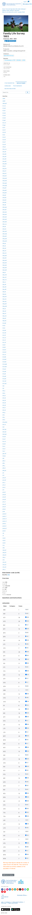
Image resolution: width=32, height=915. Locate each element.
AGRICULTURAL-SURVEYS (8, 10)
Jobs (2, 902)
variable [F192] (21, 12)
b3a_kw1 (5, 175)
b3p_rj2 (4, 311)
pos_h (4, 487)
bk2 (3, 427)
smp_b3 (4, 552)
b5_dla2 (4, 359)
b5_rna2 (4, 383)
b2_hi (4, 127)
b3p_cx (4, 282)
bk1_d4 (4, 402)
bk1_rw (4, 424)
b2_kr (4, 134)
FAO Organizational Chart (4, 897)
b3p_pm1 (5, 303)
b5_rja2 (4, 376)
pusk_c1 (4, 516)
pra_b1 (4, 492)
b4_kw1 (4, 349)
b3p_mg (4, 301)
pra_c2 (4, 504)
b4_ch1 (4, 335)
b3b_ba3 (5, 214)
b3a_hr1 (4, 171)
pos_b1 (4, 477)
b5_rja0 (4, 371)
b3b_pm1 (5, 236)
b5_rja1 (4, 373)
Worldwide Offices (21, 895)
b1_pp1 (4, 120)
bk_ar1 (4, 439)
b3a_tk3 (4, 200)
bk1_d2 (4, 398)
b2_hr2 (4, 132)
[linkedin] (10, 889)
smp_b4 (4, 555)
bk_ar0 (4, 436)
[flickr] (5, 889)
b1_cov (4, 105)
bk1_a (4, 390)
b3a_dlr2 (5, 163)
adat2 (4, 101)
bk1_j (4, 417)
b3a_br (4, 146)
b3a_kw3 (5, 180)
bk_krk (4, 443)
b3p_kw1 (5, 296)
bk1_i (4, 414)
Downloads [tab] (8, 85)
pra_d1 (4, 506)
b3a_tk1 (4, 195)
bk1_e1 (4, 407)
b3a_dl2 (4, 154)
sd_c (4, 545)
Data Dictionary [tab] (21, 83)
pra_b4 (4, 499)
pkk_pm (4, 470)
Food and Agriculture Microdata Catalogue (15, 9)
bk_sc (4, 446)
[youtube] (5, 891)
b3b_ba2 (5, 212)
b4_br (4, 328)
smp (4, 547)
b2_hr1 (4, 130)
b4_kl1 (4, 344)
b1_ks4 (4, 117)
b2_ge (4, 125)
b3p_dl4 (4, 289)
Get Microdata (11, 41)
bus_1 (4, 451)
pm (3, 472)
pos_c (4, 482)
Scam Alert (3, 903)
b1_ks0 (4, 108)
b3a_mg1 (5, 183)
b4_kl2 (4, 347)
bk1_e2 (4, 410)
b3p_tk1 (4, 318)
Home (3, 9)
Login (24, 1)
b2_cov (4, 122)
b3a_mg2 (5, 185)
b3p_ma (4, 299)
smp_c (4, 557)
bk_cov (4, 441)
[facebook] (2, 889)
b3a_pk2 (5, 190)
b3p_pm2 (5, 306)
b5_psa (4, 369)
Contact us (8, 902)
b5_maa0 (5, 364)
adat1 (4, 98)
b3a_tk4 (4, 202)
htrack (4, 455)
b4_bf (4, 325)
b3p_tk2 (4, 320)
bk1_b (4, 393)
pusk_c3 (4, 521)
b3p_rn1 (4, 313)
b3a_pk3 (5, 192)
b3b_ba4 (5, 216)
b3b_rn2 (4, 253)
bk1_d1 (4, 395)
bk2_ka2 (4, 434)
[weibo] (2, 891)
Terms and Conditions (18, 902)
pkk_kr (4, 468)
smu (4, 559)
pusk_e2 (4, 528)
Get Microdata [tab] (18, 85)
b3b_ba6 (5, 221)
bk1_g (4, 412)
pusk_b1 (4, 513)
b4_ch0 (4, 332)
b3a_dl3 (4, 156)
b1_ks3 (4, 115)
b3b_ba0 (5, 207)
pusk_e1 (4, 526)
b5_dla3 (4, 361)
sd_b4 (4, 542)
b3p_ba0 (5, 255)
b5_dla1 (4, 356)
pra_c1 (4, 501)
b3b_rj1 (4, 245)
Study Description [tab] (9, 83)
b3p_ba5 (5, 267)
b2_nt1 (4, 137)
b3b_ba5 (5, 219)
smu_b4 (4, 567)
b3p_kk (4, 291)
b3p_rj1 (4, 308)
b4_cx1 (4, 340)
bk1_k (4, 419)
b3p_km (4, 294)
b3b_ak (4, 204)
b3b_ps (4, 243)
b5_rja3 (4, 378)
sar (3, 533)
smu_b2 (4, 562)
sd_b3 (4, 540)
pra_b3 (4, 497)
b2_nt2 (4, 139)
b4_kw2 (4, 352)
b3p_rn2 (4, 315)
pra (3, 489)
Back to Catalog (9, 875)
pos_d (4, 484)
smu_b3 (4, 564)
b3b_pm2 (5, 238)
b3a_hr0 (4, 168)
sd (3, 535)
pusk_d (4, 523)
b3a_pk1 (4, 187)
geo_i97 (4, 453)
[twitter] (25, 889)
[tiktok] (20, 889)
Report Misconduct (13, 903)
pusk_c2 (4, 518)
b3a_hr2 (4, 173)
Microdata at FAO (27, 4)
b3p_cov (5, 279)
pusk (4, 511)
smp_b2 (4, 550)
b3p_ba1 (4, 257)
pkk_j (4, 465)
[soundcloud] (17, 889)
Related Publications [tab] (10, 88)
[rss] (12, 889)
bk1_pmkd (5, 422)
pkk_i (4, 463)
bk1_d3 (4, 400)
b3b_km (4, 229)
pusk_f (4, 530)
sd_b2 (4, 538)
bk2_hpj (4, 429)
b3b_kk (4, 226)
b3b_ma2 (5, 233)
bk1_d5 (4, 405)
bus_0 (4, 448)
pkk (3, 458)
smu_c (4, 569)
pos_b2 (4, 480)
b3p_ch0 (5, 274)
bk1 (3, 388)
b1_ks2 (4, 113)
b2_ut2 (4, 144)
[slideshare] (15, 889)
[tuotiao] (23, 889)
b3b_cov (5, 224)
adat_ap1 (5, 103)
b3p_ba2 (5, 260)
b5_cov (4, 354)
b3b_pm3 (5, 241)
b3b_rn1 (4, 250)
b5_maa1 (5, 366)
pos (3, 475)
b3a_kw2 (5, 178)
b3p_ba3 (5, 262)
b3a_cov (5, 149)
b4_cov (4, 337)
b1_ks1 (4, 110)
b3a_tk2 (4, 197)
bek (3, 385)
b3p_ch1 (4, 277)
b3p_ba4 (5, 265)
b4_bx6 (4, 330)
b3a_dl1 (4, 151)
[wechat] (28, 889)
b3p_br (4, 272)
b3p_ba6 (5, 270)
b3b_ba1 (4, 209)
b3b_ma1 (5, 231)
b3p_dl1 (4, 284)
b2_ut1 (4, 142)
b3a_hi (4, 166)
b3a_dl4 (4, 158)
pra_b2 (4, 494)
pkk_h (4, 460)
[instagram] (7, 889)
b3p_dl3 (4, 286)
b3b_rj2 (4, 248)
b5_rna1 (4, 381)
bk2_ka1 (4, 431)
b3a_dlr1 (4, 161)
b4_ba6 (4, 323)
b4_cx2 (4, 342)
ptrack (4, 509)
